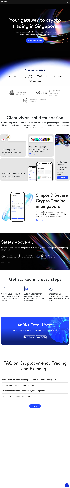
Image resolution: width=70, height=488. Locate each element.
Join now (39, 220)
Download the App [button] (35, 40)
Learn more (62, 177)
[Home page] (4, 2)
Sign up (35, 406)
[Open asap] (67, 485)
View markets (33, 154)
